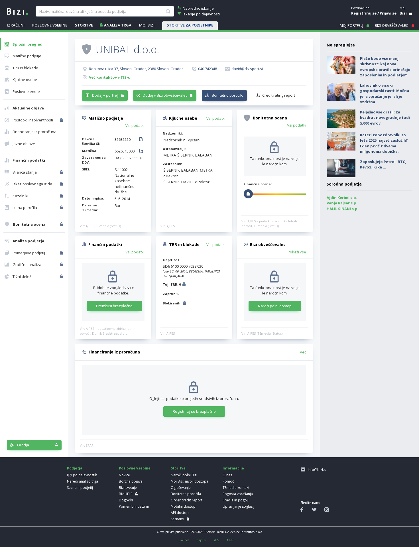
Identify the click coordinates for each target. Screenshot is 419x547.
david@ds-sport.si (247, 68)
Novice (124, 475)
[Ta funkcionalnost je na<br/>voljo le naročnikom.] (62, 120)
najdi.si (201, 540)
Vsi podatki (135, 125)
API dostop (180, 512)
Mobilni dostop (183, 506)
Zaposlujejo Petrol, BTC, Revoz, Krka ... (383, 164)
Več (303, 352)
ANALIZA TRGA (117, 25)
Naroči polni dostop (275, 305)
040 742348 (207, 68)
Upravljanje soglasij (238, 506)
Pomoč (228, 481)
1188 (230, 540)
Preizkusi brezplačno (114, 305)
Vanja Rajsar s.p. (342, 203)
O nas (227, 475)
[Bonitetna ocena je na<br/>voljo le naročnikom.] (62, 224)
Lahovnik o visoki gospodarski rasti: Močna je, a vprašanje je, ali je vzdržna (384, 94)
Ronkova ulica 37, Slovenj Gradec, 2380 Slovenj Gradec (136, 68)
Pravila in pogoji (236, 500)
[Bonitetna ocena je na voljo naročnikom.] (86, 49)
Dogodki (126, 500)
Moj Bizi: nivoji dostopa (189, 481)
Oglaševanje (181, 487)
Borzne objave (131, 481)
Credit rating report (278, 95)
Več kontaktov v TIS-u (110, 77)
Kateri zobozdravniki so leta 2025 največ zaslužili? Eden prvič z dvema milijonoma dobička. (384, 143)
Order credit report (186, 500)
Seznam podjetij (80, 487)
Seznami (177, 519)
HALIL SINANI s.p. (343, 208)
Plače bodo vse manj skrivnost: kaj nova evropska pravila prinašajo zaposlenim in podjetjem (385, 67)
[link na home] (17, 10)
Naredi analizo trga (82, 481)
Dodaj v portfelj (105, 95)
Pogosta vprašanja (238, 493)
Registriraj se (364, 13)
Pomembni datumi (134, 506)
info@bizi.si (316, 469)
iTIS (216, 540)
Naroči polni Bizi (184, 475)
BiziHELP (126, 493)
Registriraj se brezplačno (194, 411)
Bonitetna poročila (186, 493)
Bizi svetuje (128, 487)
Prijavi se (388, 13)
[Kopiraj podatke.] (142, 140)
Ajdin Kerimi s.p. (342, 197)
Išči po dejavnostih (82, 475)
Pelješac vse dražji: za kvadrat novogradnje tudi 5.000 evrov (385, 117)
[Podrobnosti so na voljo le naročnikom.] (184, 285)
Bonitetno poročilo (227, 95)
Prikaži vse (297, 252)
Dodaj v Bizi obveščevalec (165, 95)
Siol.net (184, 540)
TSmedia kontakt (236, 487)
